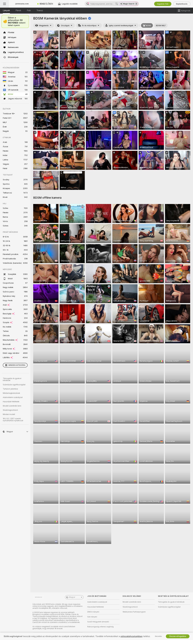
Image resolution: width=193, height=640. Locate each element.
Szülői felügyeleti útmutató (98, 622)
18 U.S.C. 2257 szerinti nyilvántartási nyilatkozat (13, 420)
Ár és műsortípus (89, 25)
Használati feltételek (11, 402)
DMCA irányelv (93, 612)
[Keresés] (117, 4)
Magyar (72, 597)
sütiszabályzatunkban (132, 636)
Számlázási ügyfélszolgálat (14, 385)
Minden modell (9, 414)
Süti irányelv (92, 617)
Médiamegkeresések (11, 393)
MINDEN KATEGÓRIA (16, 365)
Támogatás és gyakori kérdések (12, 379)
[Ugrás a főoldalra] (22, 4)
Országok (65, 25)
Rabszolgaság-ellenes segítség (100, 627)
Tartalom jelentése (10, 389)
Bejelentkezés (181, 4)
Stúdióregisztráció (10, 410)
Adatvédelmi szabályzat (13, 397)
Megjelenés (44, 25)
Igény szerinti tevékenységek (121, 25)
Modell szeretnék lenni (12, 406)
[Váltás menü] (4, 4)
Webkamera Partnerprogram (134, 612)
